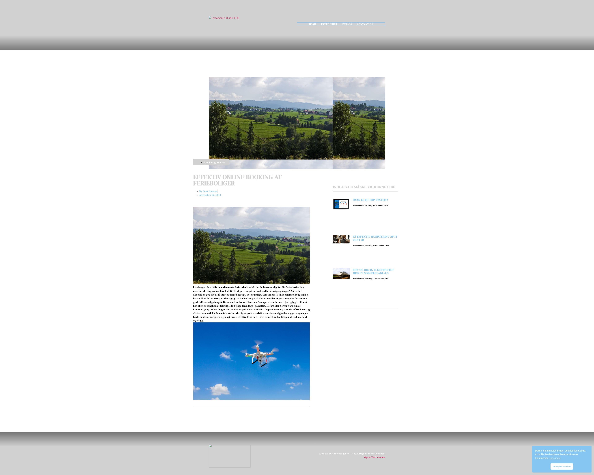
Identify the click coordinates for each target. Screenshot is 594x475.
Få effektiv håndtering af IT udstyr (375, 238)
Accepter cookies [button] (562, 466)
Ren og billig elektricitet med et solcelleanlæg (373, 271)
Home (312, 24)
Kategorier (329, 24)
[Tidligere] (222, 414)
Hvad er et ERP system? (370, 200)
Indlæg (347, 24)
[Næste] (280, 414)
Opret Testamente (374, 457)
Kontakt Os (365, 24)
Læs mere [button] (555, 458)
